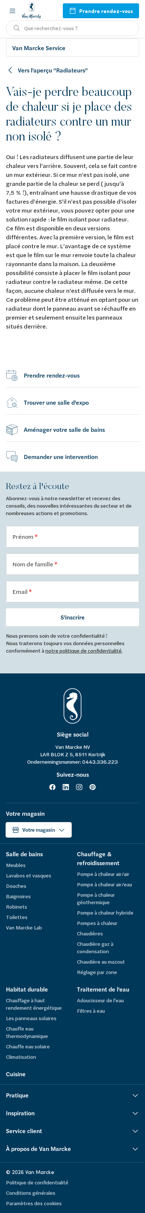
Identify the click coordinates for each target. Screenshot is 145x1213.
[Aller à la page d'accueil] (31, 10)
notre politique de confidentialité (83, 650)
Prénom (23, 536)
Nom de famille (33, 564)
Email (20, 591)
